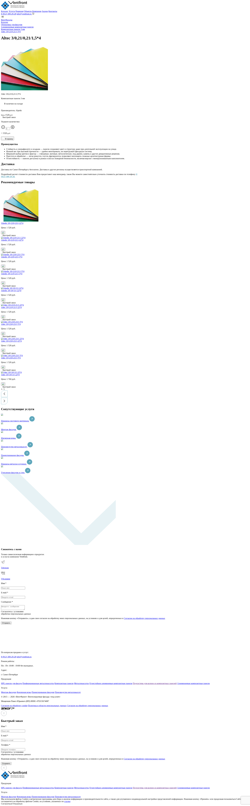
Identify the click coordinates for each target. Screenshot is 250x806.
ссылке (67, 801)
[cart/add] (3, 232)
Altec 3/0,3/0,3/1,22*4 (10, 375)
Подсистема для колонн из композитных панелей (155, 683)
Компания (36, 11)
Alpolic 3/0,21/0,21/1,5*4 (11, 274)
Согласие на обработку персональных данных (87, 705)
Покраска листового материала (15, 421)
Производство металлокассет (14, 447)
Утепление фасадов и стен (13, 472)
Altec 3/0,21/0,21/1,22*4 (11, 307)
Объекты (28, 11)
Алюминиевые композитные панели (193, 683)
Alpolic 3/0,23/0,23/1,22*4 (12, 223)
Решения (19, 11)
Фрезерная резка (8, 438)
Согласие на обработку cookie (14, 705)
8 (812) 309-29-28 (8, 14)
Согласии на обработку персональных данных (144, 618)
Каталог (4, 11)
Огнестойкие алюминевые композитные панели (110, 683)
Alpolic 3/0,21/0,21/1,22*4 (12, 240)
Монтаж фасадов (9, 429)
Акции (45, 11)
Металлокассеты (81, 683)
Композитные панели (64, 683)
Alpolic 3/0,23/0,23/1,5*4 (11, 257)
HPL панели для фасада (11, 683)
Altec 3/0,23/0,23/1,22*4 (11, 341)
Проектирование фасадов (12, 455)
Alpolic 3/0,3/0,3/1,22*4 (11, 290)
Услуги (12, 11)
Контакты (52, 11)
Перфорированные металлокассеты (38, 683)
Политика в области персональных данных (47, 705)
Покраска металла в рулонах (14, 464)
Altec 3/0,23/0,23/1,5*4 (11, 324)
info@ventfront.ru (24, 657)
